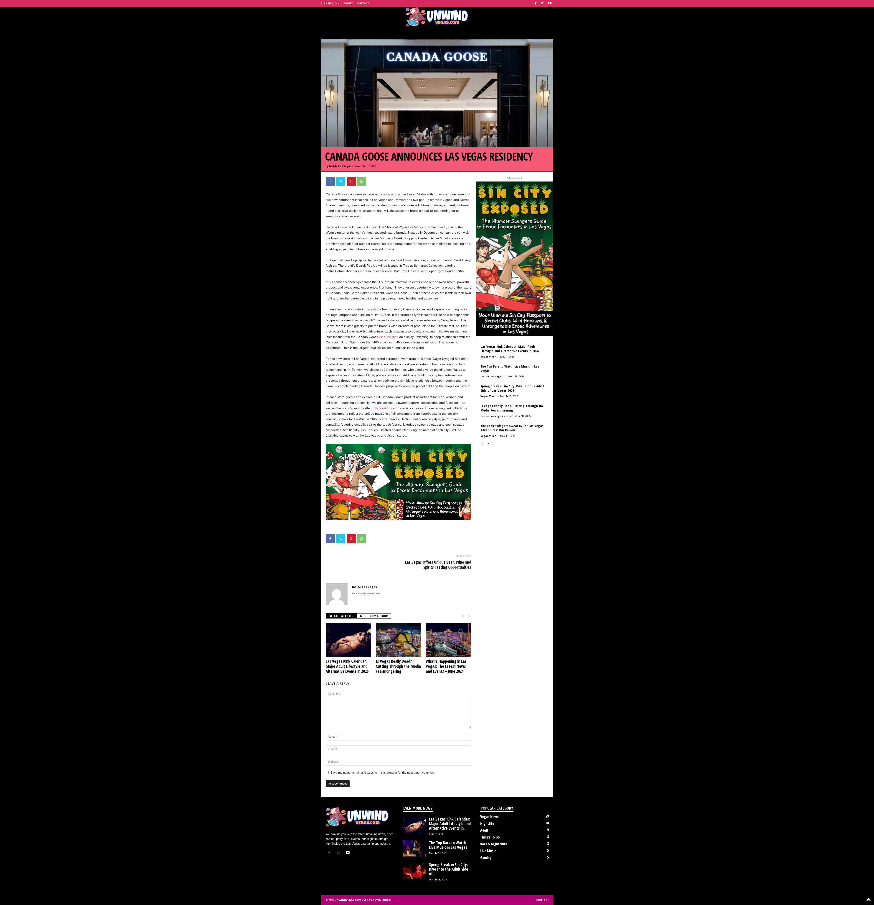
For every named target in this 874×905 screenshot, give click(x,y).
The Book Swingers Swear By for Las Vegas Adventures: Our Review (512, 427)
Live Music (488, 850)
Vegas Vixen (488, 356)
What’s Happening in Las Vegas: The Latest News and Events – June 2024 (446, 666)
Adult (484, 830)
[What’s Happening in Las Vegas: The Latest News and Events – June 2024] (448, 640)
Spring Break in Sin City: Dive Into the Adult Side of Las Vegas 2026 (512, 388)
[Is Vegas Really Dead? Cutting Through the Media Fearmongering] (398, 640)
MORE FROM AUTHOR (374, 616)
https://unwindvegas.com (366, 593)
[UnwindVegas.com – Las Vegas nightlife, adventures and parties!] (437, 17)
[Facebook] (536, 3)
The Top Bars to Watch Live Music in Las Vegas (509, 368)
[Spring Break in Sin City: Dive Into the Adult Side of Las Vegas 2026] (414, 870)
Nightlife (487, 823)
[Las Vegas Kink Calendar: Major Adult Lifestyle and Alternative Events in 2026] (348, 640)
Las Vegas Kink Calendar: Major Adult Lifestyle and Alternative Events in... (450, 823)
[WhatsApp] (361, 181)
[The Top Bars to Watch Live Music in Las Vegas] (414, 848)
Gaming (486, 857)
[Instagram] (543, 3)
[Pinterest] (351, 181)
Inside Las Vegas (340, 166)
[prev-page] (463, 616)
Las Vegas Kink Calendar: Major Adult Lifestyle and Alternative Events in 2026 (347, 666)
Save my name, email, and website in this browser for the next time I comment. (382, 772)
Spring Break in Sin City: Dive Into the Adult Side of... (448, 869)
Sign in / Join (330, 3)
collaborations (382, 408)
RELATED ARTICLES (341, 616)
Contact (362, 3)
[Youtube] (550, 3)
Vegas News (489, 816)
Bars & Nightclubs (493, 843)
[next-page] (469, 616)
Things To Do (490, 837)
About (348, 3)
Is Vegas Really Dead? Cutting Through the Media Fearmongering (398, 666)
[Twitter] (340, 181)
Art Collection (388, 337)
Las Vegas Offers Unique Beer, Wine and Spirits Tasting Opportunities (438, 565)
